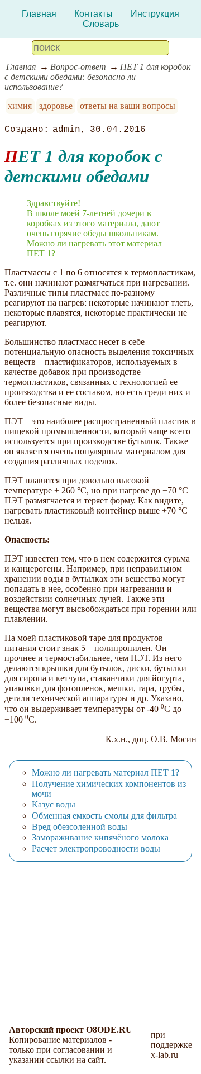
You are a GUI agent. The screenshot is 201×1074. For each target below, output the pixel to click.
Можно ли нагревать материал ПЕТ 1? (105, 772)
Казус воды (53, 804)
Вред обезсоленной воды (79, 826)
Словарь (101, 23)
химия (20, 106)
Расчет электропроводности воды (96, 848)
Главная (39, 13)
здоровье (56, 106)
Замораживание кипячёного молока (100, 837)
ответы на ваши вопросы (127, 106)
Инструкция (155, 13)
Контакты (93, 13)
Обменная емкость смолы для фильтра (104, 815)
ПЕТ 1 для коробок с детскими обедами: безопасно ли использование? (97, 77)
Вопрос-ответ (78, 67)
